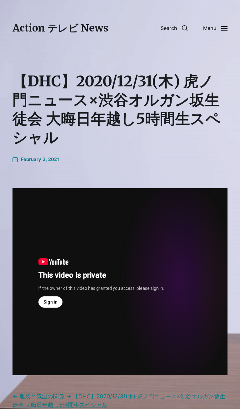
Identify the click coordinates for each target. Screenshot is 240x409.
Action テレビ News (60, 28)
